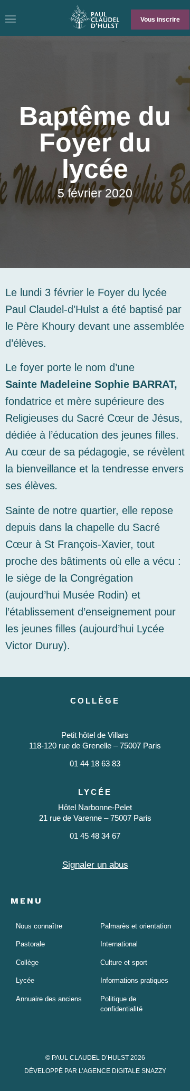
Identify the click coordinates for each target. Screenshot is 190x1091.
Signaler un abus (95, 865)
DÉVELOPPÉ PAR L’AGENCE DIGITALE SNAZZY (95, 1071)
